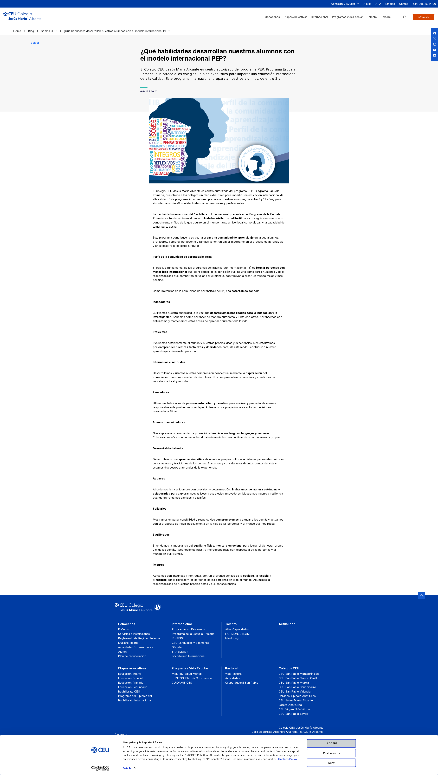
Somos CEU (49, 31)
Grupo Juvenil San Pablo (241, 682)
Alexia (367, 3)
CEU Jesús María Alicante (296, 700)
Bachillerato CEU (129, 691)
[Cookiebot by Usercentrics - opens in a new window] (100, 768)
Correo (403, 3)
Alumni (122, 651)
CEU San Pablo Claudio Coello (298, 678)
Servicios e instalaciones (134, 634)
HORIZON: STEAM (237, 634)
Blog (31, 31)
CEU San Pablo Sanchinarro (297, 687)
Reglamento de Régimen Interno (139, 638)
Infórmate (423, 17)
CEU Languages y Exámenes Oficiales (190, 645)
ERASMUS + (180, 651)
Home (17, 31)
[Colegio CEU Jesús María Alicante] (22, 18)
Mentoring (232, 638)
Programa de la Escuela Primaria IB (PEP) (193, 636)
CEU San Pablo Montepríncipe (299, 673)
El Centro (124, 629)
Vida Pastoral (233, 673)
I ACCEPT (331, 743)
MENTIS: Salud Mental (187, 673)
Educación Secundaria (132, 687)
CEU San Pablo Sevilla (293, 713)
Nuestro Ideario (128, 642)
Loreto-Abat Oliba (290, 705)
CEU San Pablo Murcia (294, 682)
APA (378, 3)
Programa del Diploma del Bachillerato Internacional (135, 698)
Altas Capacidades (237, 629)
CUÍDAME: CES (182, 682)
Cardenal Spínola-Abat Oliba (297, 696)
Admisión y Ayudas (343, 3)
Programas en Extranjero (188, 629)
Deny (331, 762)
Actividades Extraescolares (135, 647)
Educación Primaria (130, 682)
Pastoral (231, 668)
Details (127, 768)
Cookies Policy (287, 758)
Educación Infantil (129, 673)
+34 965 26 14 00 (424, 3)
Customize (329, 753)
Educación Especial (130, 678)
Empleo (390, 3)
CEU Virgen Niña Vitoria (294, 709)
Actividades (232, 678)
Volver (35, 42)
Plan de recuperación (132, 656)
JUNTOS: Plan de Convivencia (192, 678)
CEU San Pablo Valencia (295, 691)
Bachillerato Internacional (188, 656)
